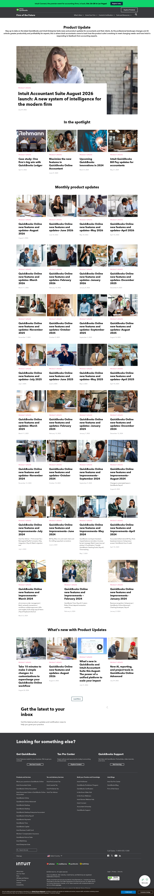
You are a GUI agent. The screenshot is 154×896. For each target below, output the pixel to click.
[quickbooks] (22, 10)
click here (58, 885)
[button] (77, 80)
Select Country (55, 856)
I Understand (128, 892)
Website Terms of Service (83, 888)
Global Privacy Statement (38, 891)
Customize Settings (145, 892)
